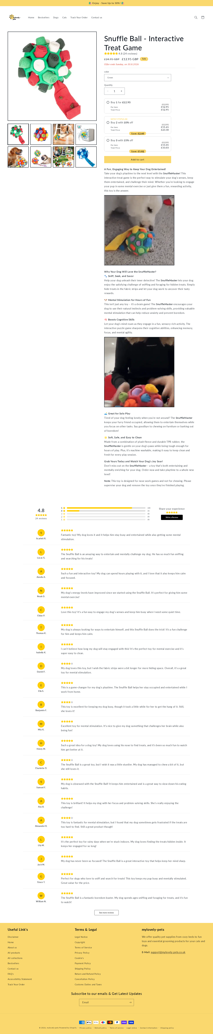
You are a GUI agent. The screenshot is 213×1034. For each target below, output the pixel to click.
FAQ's (11, 974)
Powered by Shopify (68, 1028)
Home (11, 942)
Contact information (149, 1028)
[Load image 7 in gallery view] (63, 157)
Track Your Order (16, 984)
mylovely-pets (53, 1028)
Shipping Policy (83, 968)
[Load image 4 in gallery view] (86, 134)
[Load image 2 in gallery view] (40, 134)
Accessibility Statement (20, 979)
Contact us (13, 968)
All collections (15, 958)
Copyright (80, 942)
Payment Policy (83, 963)
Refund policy (101, 1028)
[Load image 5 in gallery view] (18, 157)
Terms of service (117, 1028)
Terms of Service (83, 947)
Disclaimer (13, 937)
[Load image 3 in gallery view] (63, 134)
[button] (196, 17)
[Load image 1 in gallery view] (18, 134)
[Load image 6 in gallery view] (40, 157)
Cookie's (79, 958)
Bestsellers (13, 963)
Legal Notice (81, 937)
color (106, 71)
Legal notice (131, 1028)
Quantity (108, 85)
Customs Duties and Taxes (88, 984)
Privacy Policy (82, 952)
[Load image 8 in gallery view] (86, 157)
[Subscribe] (130, 1002)
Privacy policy (86, 1028)
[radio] (138, 106)
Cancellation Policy (85, 979)
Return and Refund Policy (88, 974)
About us (12, 947)
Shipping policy (167, 1028)
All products (14, 952)
